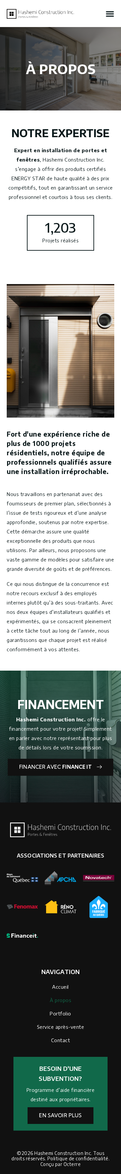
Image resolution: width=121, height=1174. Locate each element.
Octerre (72, 1164)
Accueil (60, 987)
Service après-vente (60, 1027)
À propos (60, 1000)
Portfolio (60, 1013)
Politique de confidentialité (78, 1158)
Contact (60, 1040)
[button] (110, 13)
